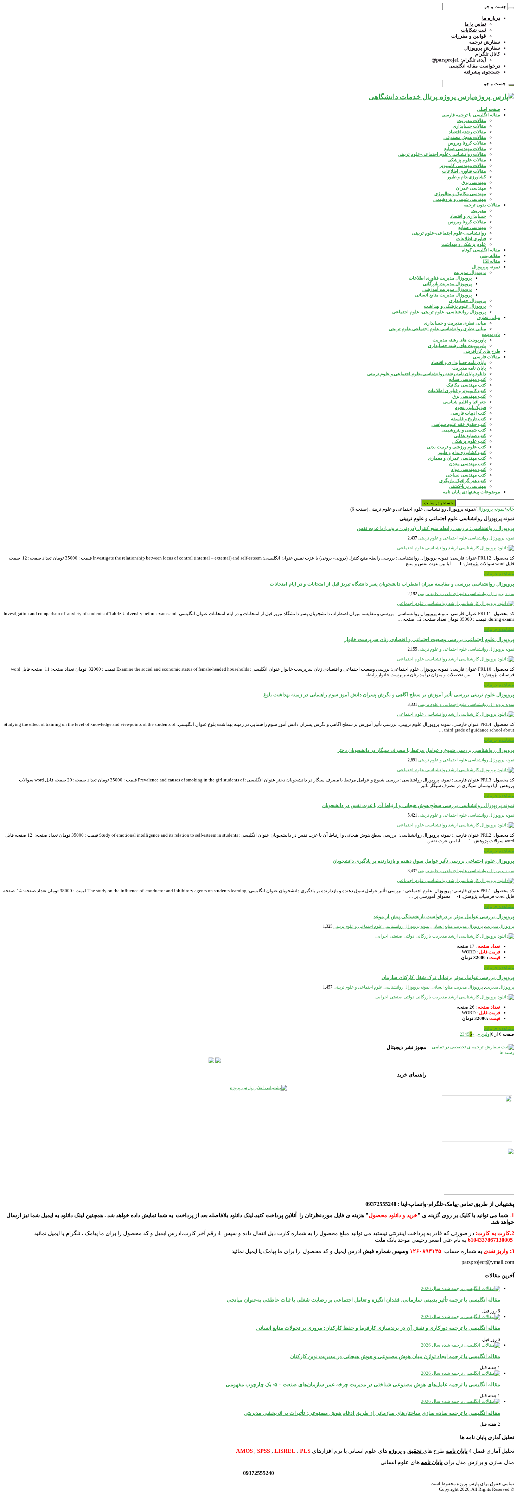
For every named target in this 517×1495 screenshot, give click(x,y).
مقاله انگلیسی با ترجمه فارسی (470, 114)
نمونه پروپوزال (486, 266)
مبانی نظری (488, 317)
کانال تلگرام (487, 54)
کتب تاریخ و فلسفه (468, 418)
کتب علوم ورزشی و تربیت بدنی (456, 446)
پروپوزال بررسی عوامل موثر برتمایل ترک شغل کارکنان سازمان (448, 977)
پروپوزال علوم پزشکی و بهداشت (455, 306)
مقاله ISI (491, 261)
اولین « (484, 1034)
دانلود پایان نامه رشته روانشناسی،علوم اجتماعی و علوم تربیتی (426, 373)
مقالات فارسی (486, 356)
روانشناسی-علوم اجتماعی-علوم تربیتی (449, 233)
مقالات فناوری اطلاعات (464, 171)
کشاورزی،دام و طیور (466, 176)
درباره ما (491, 18)
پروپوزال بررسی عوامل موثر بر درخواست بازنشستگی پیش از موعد (444, 916)
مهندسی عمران (471, 188)
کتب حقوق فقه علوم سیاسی (459, 424)
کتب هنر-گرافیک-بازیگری (462, 480)
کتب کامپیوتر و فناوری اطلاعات (457, 390)
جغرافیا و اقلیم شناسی (464, 401)
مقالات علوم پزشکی (466, 159)
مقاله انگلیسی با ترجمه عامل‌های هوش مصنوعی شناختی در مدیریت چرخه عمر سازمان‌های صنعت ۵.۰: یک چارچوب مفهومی (363, 1384)
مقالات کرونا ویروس (467, 143)
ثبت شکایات (473, 30)
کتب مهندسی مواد (468, 469)
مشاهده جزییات (499, 573)
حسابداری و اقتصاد (468, 216)
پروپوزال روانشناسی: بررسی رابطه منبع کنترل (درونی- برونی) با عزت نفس (435, 528)
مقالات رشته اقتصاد (467, 131)
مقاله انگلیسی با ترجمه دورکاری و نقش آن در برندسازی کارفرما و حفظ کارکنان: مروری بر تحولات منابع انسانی (378, 1328)
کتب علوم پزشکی (469, 441)
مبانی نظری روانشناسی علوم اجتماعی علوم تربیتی (437, 328)
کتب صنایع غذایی (470, 435)
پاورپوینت (491, 334)
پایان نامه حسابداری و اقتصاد (458, 362)
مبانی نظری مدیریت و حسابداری (455, 323)
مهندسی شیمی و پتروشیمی (459, 199)
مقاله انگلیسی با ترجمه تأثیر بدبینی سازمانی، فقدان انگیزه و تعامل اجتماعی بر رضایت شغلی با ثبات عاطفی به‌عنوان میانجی (363, 1300)
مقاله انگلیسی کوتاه (481, 250)
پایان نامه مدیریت (469, 368)
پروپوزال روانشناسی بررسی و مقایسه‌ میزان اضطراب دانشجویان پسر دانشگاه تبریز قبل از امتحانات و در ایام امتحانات (392, 584)
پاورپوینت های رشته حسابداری (457, 345)
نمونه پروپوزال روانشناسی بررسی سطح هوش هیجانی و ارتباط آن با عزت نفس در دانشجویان (418, 805)
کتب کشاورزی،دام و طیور (462, 452)
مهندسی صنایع (472, 227)
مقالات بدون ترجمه (482, 204)
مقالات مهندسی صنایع (465, 148)
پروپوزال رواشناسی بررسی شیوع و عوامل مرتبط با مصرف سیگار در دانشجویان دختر (425, 750)
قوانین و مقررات (468, 36)
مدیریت (478, 210)
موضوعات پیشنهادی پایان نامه (471, 491)
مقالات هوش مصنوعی (464, 137)
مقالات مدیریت (471, 120)
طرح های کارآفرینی (482, 351)
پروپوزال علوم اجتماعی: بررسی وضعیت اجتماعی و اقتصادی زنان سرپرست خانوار (429, 639)
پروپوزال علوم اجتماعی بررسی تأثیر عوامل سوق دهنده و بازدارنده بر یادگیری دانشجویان (423, 861)
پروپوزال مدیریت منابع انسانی (443, 295)
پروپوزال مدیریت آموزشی (447, 289)
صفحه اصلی (488, 109)
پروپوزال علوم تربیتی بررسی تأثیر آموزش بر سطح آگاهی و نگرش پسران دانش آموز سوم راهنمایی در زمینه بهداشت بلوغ (388, 694)
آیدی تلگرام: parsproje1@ (459, 60)
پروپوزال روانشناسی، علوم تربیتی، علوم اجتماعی (439, 311)
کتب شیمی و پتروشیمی (463, 430)
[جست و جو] (511, 8)
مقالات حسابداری (469, 126)
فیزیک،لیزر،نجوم (470, 407)
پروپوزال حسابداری (467, 300)
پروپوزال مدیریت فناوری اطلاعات (440, 278)
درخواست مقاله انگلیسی (474, 66)
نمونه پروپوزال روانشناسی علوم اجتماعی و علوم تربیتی (466, 538)
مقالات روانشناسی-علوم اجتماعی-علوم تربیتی (442, 154)
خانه (510, 509)
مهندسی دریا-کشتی (467, 486)
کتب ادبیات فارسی (468, 413)
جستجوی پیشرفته (482, 72)
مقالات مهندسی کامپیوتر (463, 165)
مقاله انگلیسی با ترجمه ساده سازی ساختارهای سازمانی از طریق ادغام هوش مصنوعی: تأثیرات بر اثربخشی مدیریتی (372, 1413)
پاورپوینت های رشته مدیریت (459, 340)
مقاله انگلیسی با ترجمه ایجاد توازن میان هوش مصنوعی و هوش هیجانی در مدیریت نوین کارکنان (395, 1356)
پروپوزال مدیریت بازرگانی (447, 283)
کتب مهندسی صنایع (467, 379)
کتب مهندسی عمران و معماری (457, 458)
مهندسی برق (473, 182)
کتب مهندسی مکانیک (466, 385)
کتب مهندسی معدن (467, 463)
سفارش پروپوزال (482, 48)
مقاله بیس (490, 255)
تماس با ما (475, 24)
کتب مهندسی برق (469, 396)
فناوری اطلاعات (471, 238)
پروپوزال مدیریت (470, 272)
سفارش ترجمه (484, 42)
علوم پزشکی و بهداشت (463, 244)
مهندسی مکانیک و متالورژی (460, 193)
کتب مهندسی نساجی (466, 475)
